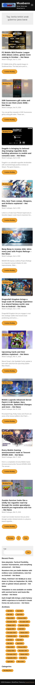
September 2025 (23, 625)
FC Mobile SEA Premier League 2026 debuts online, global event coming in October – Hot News (16, 54)
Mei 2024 (9, 643)
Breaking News (8, 670)
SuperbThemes (29, 682)
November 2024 (11, 632)
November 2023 (11, 654)
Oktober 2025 (11, 625)
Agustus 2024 (23, 636)
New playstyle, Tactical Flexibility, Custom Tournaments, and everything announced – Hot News (17, 564)
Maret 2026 (10, 618)
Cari (5, 549)
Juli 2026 (9, 611)
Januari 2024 (10, 650)
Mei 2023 (22, 658)
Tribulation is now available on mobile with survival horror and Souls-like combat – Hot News (17, 592)
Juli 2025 (21, 629)
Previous (10, 538)
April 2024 (20, 643)
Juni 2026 (19, 611)
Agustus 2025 (10, 629)
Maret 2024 (10, 647)
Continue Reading (9, 71)
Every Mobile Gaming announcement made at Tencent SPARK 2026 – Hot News (16, 452)
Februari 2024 (22, 647)
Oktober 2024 (24, 632)
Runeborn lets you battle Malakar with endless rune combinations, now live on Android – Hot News (17, 573)
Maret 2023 (21, 661)
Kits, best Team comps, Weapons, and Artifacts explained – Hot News (17, 203)
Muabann (23, 3)
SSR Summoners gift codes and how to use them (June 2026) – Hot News (16, 102)
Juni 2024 (19, 640)
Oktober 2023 (24, 654)
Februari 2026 (22, 618)
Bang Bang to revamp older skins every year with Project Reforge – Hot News (16, 251)
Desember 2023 (23, 650)
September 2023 (11, 658)
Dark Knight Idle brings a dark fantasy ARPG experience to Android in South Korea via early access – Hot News (17, 600)
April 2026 (20, 614)
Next (25, 538)
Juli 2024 (9, 640)
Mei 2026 (9, 614)
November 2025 (24, 621)
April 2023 (10, 661)
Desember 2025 (11, 621)
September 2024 (11, 636)
